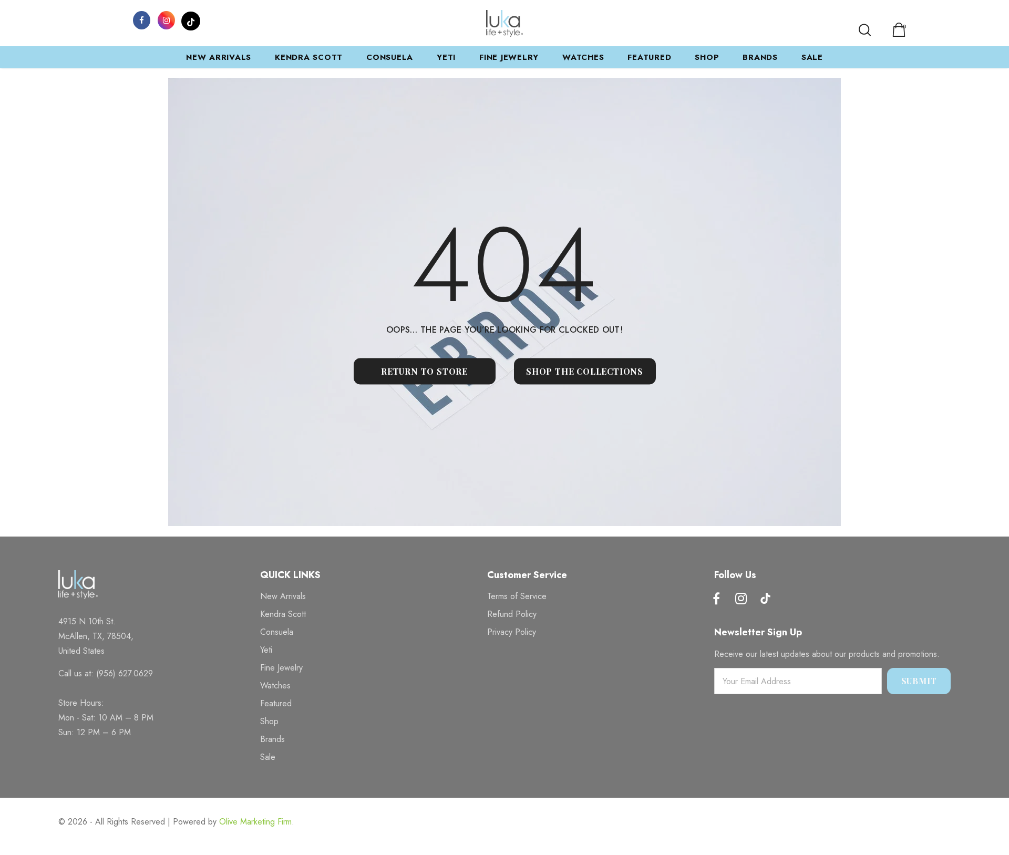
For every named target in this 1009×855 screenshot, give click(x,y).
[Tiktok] (765, 599)
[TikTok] (190, 19)
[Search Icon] (865, 30)
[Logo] (504, 23)
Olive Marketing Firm (255, 822)
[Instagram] (166, 19)
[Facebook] (141, 19)
